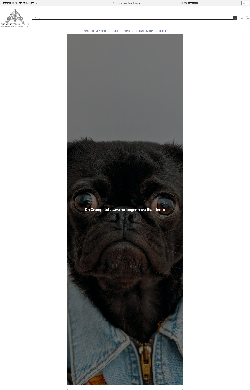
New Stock (89, 31)
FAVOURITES (161, 31)
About (115, 31)
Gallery (149, 31)
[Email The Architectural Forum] (114, 3)
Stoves (127, 31)
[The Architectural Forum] (15, 18)
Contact (140, 31)
